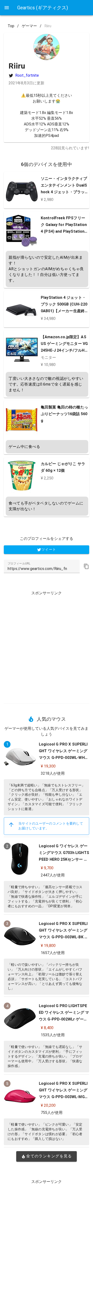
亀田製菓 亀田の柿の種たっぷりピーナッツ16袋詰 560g (64, 414)
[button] (86, 566)
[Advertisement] (46, 645)
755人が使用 (51, 1112)
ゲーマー (29, 26)
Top (11, 26)
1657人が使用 (53, 952)
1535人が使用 (53, 1035)
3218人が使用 (53, 773)
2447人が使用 (53, 875)
